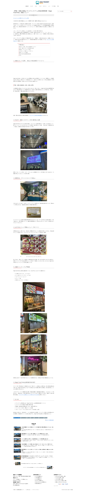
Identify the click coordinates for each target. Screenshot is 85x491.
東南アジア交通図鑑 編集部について (19, 489)
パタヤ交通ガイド (38, 477)
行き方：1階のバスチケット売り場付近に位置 (26, 48)
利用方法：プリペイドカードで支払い (25, 49)
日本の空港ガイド (38, 483)
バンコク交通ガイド (38, 476)
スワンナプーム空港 (25, 18)
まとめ (20, 55)
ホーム (14, 18)
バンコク (32, 417)
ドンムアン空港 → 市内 (59, 477)
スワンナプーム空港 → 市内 (60, 476)
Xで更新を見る (16, 485)
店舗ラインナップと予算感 (23, 52)
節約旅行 (46, 417)
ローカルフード (41, 417)
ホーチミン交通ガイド (39, 480)
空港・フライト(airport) (17, 417)
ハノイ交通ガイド (38, 479)
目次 (21, 44)
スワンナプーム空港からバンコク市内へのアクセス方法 (29, 394)
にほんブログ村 (56, 485)
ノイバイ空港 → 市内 (59, 479)
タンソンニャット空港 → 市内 (60, 480)
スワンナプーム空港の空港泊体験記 (35, 115)
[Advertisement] (33, 70)
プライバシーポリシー (36, 489)
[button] (71, 11)
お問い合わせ (28, 489)
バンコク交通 (18, 18)
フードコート (36, 417)
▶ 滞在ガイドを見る (16, 480)
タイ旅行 (29, 417)
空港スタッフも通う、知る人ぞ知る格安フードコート (27, 46)
